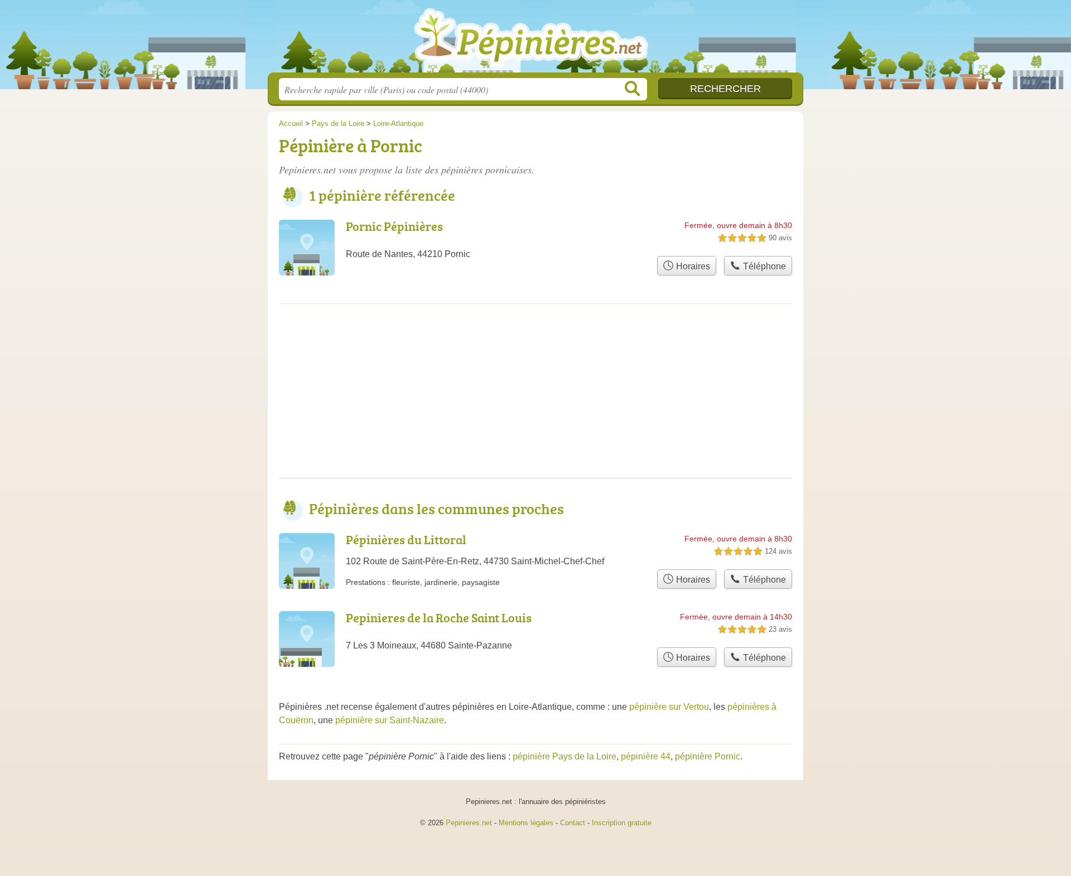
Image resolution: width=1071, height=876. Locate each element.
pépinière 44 (645, 756)
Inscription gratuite (622, 823)
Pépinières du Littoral (406, 539)
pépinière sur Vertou (669, 707)
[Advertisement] (535, 400)
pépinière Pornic (707, 756)
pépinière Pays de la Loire (564, 756)
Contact (572, 823)
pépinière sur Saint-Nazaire (389, 720)
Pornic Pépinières (394, 226)
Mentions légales (526, 823)
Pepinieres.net (469, 823)
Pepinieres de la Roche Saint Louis (439, 617)
